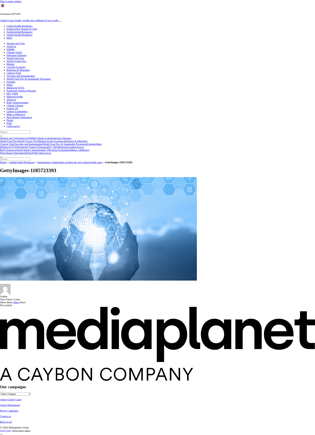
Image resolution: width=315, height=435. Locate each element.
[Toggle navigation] (60, 21)
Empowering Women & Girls (22, 29)
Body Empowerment (17, 102)
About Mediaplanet (10, 405)
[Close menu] (1, 156)
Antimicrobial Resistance (19, 32)
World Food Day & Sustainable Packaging (29, 79)
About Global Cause (10, 399)
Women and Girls (16, 43)
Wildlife (11, 49)
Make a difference (16, 114)
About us (11, 46)
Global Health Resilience (19, 26)
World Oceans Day (16, 61)
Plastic (10, 120)
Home (3, 162)
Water (10, 84)
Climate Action (14, 52)
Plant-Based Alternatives (19, 117)
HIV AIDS (12, 93)
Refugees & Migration (18, 70)
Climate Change (15, 105)
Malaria (10, 64)
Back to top (6, 422)
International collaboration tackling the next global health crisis (69, 162)
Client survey (13, 126)
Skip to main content (10, 1)
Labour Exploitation (17, 111)
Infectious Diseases (16, 55)
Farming (11, 81)
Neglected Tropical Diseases (21, 90)
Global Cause (29, 20)
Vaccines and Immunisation (21, 76)
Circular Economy (16, 67)
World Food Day (15, 58)
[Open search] (1, 136)
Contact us (5, 416)
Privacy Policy (5, 431)
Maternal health (15, 96)
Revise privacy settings (22, 431)
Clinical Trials (14, 73)
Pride (9, 123)
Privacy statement (9, 410)
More (9, 37)
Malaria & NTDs (15, 87)
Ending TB (12, 108)
